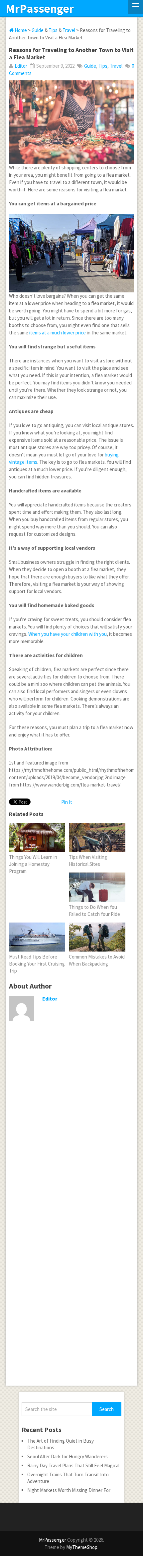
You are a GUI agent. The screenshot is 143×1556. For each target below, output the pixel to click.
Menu (135, 7)
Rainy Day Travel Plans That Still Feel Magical (73, 1465)
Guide (38, 30)
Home (20, 30)
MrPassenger (40, 9)
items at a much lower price (57, 332)
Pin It (66, 802)
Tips (53, 30)
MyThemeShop (81, 1547)
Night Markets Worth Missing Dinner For (68, 1490)
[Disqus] (71, 1127)
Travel (69, 30)
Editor (21, 66)
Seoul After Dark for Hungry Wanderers (67, 1456)
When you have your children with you (67, 634)
